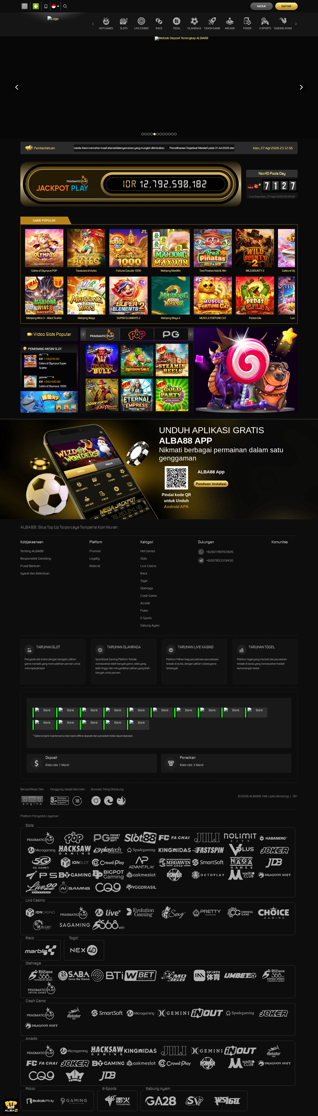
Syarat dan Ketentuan (34, 573)
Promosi (95, 551)
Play (79, 188)
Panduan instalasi (211, 484)
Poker (247, 28)
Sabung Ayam (283, 28)
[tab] (102, 334)
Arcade (230, 28)
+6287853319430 (219, 560)
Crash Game (212, 28)
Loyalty (94, 558)
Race (159, 28)
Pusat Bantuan (30, 566)
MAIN (47, 248)
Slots (123, 28)
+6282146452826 (219, 552)
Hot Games (106, 28)
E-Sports (265, 28)
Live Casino (141, 28)
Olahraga (194, 28)
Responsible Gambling (35, 558)
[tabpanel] (159, 87)
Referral (94, 566)
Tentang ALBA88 (31, 551)
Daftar (286, 6)
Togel (177, 28)
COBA (105, 355)
